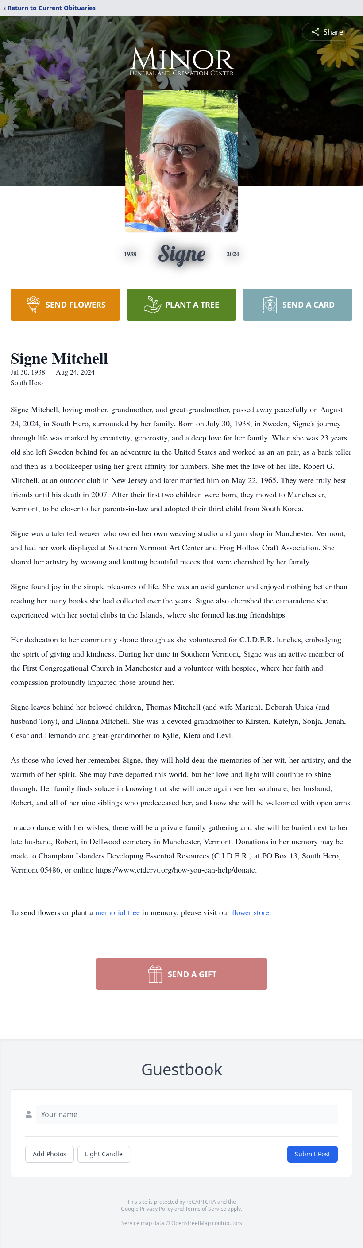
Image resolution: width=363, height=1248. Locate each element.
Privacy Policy (156, 1209)
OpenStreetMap (191, 1223)
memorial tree (117, 912)
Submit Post (312, 1154)
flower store (250, 912)
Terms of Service (205, 1209)
